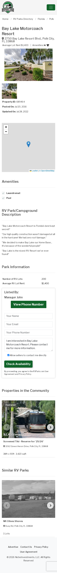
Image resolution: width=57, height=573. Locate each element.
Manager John (13, 297)
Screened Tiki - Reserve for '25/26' (23, 441)
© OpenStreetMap (46, 170)
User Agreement (28, 551)
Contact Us (26, 547)
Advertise (13, 547)
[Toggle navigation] (51, 7)
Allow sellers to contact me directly (27, 355)
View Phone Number (28, 304)
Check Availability (18, 364)
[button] (28, 65)
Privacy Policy (25, 374)
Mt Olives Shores (13, 521)
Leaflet (34, 170)
